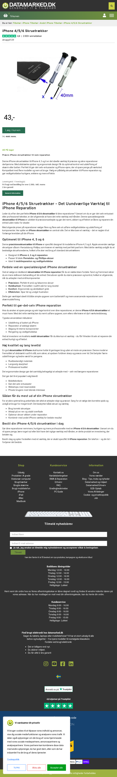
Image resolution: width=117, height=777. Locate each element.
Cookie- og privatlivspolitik (96, 495)
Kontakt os (58, 472)
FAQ (58, 485)
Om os (96, 472)
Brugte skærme (21, 485)
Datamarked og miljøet (96, 482)
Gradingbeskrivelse (58, 488)
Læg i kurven (12, 130)
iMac (21, 498)
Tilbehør (17, 23)
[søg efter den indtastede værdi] (112, 6)
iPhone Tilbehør (30, 23)
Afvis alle (36, 767)
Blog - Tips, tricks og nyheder (96, 479)
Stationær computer (21, 479)
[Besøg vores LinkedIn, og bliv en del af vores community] (71, 664)
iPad (21, 495)
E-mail (13, 538)
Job (96, 498)
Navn (12, 529)
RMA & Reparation (58, 479)
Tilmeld (18, 552)
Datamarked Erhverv (96, 485)
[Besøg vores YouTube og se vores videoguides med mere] (54, 664)
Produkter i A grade (21, 475)
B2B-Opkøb (95, 488)
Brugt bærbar (21, 482)
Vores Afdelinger (96, 491)
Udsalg (21, 472)
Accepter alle (56, 767)
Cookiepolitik (13, 759)
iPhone (21, 491)
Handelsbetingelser (58, 475)
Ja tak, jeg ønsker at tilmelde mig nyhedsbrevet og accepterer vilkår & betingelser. (55, 547)
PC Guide (58, 491)
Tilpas (17, 767)
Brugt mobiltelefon (21, 488)
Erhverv (58, 482)
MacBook (21, 501)
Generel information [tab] (12, 193)
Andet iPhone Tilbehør (51, 23)
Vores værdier (96, 475)
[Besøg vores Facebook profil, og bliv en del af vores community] (62, 664)
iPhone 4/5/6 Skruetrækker (78, 23)
